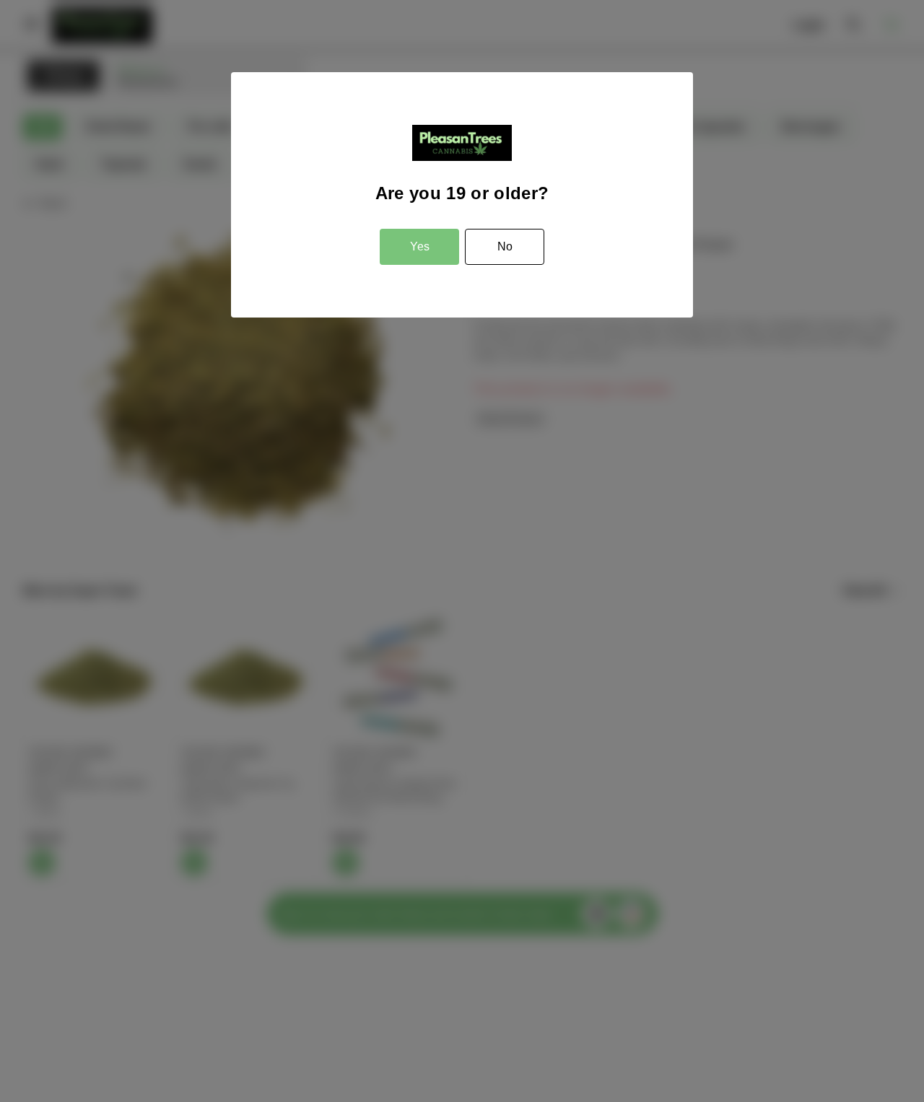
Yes (420, 246)
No (505, 246)
